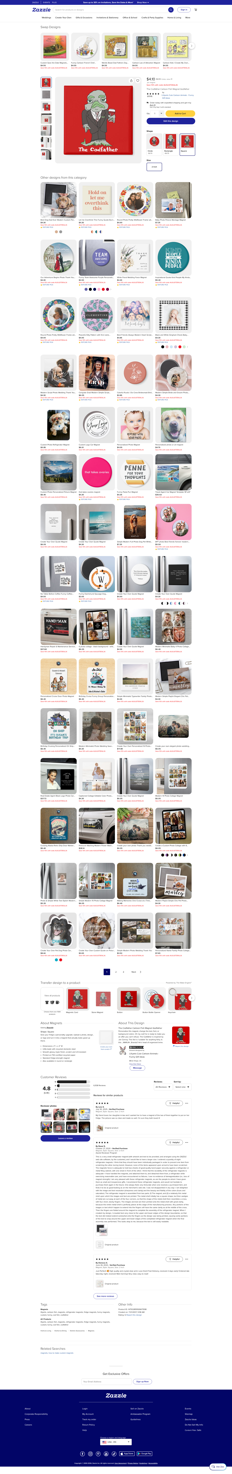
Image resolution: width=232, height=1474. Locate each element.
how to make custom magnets (61, 1353)
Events (46, 2)
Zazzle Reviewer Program (106, 1153)
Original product (111, 1128)
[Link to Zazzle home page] (42, 10)
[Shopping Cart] (196, 10)
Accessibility (153, 1463)
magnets (44, 1353)
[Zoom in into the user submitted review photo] (46, 1114)
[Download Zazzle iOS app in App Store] (127, 1453)
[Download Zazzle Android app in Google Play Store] (144, 1453)
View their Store (135, 1064)
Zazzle (35, 2)
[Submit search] (171, 9)
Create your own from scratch (106, 1048)
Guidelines (143, 1463)
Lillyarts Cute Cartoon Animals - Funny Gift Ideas (178, 96)
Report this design (181, 1046)
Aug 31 (152, 105)
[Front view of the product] (98, 120)
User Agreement (121, 1463)
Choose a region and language (113, 1438)
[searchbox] (113, 10)
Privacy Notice (133, 1463)
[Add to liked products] (137, 80)
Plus (54, 2)
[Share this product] (131, 80)
